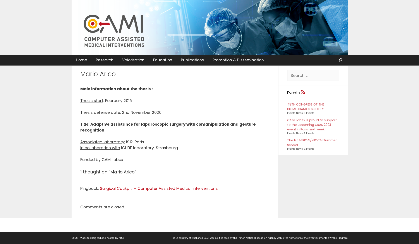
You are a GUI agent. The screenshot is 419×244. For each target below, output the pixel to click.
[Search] (341, 60)
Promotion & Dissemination (238, 60)
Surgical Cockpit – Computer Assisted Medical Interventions (159, 188)
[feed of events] (303, 92)
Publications (192, 60)
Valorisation (133, 60)
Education (162, 60)
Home (81, 60)
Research (104, 60)
